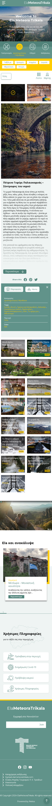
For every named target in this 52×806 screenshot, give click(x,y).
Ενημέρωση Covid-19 (25, 667)
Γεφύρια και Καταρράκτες (27, 307)
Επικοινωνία (10, 782)
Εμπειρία (20, 62)
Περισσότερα (16, 597)
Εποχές (21, 67)
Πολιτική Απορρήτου (14, 785)
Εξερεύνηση (8, 67)
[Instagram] (25, 767)
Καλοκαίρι (42, 307)
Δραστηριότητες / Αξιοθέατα (19, 54)
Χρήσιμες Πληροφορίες (27, 688)
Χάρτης (47, 78)
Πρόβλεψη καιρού (24, 678)
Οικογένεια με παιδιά (12, 309)
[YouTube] (30, 767)
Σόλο (25, 311)
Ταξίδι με (7, 62)
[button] (3, 613)
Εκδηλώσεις (45, 53)
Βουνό (13, 307)
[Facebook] (19, 767)
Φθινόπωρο (9, 314)
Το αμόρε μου (33, 311)
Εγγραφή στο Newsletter (26, 716)
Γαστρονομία (6, 53)
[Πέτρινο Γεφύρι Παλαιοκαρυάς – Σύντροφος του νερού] (13, 92)
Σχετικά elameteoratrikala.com (19, 777)
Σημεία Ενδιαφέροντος (13, 311)
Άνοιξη (6, 307)
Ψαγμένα (32, 62)
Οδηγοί (32, 53)
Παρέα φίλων (27, 309)
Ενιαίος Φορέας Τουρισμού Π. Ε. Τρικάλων (23, 780)
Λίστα (39, 78)
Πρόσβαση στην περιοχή (27, 656)
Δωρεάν (44, 62)
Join (41, 724)
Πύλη (4, 76)
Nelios (32, 801)
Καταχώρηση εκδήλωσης (16, 774)
